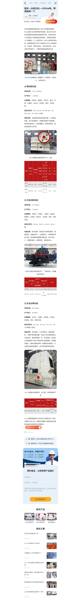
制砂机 (28, 271)
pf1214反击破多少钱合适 (32, 543)
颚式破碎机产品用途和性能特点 (34, 582)
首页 (31, 3)
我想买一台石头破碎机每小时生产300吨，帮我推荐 (43, 439)
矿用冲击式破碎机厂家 (31, 533)
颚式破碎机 (51, 522)
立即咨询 (50, 21)
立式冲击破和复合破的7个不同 (33, 592)
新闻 (36, 3)
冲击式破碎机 (29, 522)
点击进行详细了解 (32, 427)
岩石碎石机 (48, 43)
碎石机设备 (28, 77)
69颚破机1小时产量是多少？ (33, 553)
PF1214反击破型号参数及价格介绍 (34, 564)
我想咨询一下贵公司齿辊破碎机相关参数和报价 (43, 443)
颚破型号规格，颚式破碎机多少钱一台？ (34, 574)
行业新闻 (43, 3)
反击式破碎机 (40, 522)
